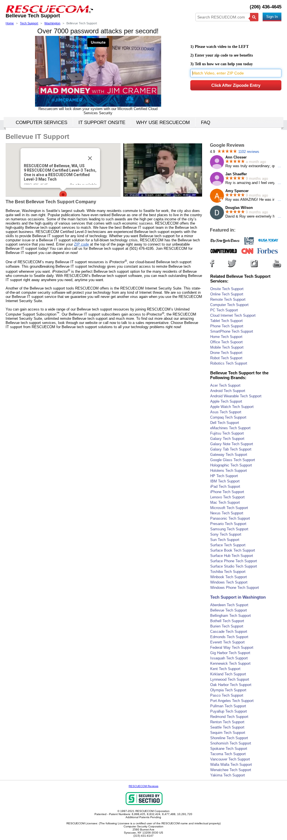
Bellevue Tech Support (228, 610)
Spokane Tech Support (228, 748)
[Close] (90, 158)
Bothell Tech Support (227, 621)
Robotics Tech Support (228, 363)
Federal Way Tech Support (231, 647)
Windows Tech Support (228, 582)
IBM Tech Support (225, 481)
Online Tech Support (226, 294)
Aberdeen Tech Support (229, 605)
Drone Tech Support (226, 353)
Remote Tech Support (228, 299)
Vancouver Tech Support (230, 759)
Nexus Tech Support (226, 513)
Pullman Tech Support (228, 706)
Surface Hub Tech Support (231, 556)
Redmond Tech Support (229, 717)
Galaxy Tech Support (227, 439)
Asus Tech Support (225, 412)
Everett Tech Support (227, 642)
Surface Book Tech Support (232, 550)
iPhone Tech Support (227, 492)
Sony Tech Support (225, 534)
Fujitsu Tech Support (227, 433)
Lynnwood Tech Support (229, 679)
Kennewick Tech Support (230, 663)
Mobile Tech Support (227, 347)
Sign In (272, 17)
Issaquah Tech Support (229, 658)
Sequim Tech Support (227, 733)
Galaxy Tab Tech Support (230, 449)
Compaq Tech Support (228, 417)
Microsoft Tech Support (229, 508)
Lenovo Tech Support (227, 497)
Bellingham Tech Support (230, 615)
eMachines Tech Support (230, 428)
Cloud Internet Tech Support (233, 315)
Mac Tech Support (225, 502)
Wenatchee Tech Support (230, 770)
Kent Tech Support (225, 669)
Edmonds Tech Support (229, 637)
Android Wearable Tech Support (235, 396)
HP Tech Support (224, 476)
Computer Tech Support (229, 305)
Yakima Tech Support (227, 775)
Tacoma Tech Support (228, 754)
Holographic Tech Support (231, 465)
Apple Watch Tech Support (232, 407)
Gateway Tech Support (228, 454)
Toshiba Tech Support (228, 572)
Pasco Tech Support (226, 695)
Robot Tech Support (226, 358)
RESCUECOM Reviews (143, 786)
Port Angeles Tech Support (232, 701)
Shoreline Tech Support (229, 738)
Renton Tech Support (227, 722)
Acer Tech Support (225, 385)
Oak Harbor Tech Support (230, 685)
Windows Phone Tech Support (234, 587)
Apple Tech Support (226, 401)
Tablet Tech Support (226, 321)
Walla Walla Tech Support (231, 764)
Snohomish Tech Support (230, 743)
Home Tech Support (226, 337)
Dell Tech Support (224, 423)
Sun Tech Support (224, 540)
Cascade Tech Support (228, 631)
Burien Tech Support (226, 626)
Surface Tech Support (228, 545)
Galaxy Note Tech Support (231, 444)
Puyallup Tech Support (228, 711)
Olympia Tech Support (228, 690)
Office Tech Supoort (226, 342)
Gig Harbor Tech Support (230, 653)
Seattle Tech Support (227, 727)
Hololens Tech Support (228, 470)
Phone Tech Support (226, 326)
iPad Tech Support (225, 486)
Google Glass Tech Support (232, 460)
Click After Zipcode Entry (235, 85)
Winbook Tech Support (228, 577)
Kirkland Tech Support (228, 674)
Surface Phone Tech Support (233, 561)
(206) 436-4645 (265, 7)
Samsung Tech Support (229, 529)
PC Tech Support (224, 310)
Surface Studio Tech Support (233, 566)
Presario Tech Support (228, 524)
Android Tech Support (227, 391)
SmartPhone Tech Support (231, 331)
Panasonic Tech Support (230, 518)
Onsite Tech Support (227, 289)
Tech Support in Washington (238, 597)
